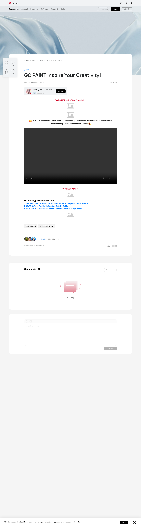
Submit (110, 349)
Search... (104, 9)
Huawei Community (30, 60)
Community (14, 9)
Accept (124, 523)
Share (6, 74)
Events (48, 60)
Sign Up (127, 9)
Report (114, 246)
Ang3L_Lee (37, 90)
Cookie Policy (76, 522)
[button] (121, 3)
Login (115, 9)
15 (13, 65)
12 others (44, 239)
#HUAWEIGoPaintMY (46, 226)
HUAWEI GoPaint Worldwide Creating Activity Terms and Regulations (53, 209)
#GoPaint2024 (31, 226)
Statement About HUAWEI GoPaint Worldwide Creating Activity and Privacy (56, 203)
